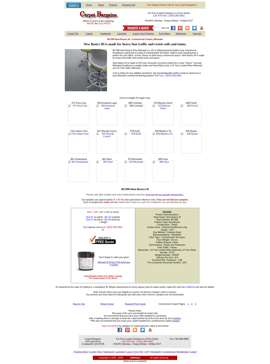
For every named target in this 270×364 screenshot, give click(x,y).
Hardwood (105, 33)
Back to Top (79, 304)
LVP (147, 352)
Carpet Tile (72, 33)
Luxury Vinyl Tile (134, 352)
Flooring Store (81, 352)
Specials (197, 33)
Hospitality (156, 352)
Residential (183, 352)
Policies (113, 5)
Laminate (121, 33)
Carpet (89, 33)
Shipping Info (128, 5)
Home (89, 5)
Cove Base (164, 33)
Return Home (107, 304)
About (101, 5)
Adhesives (181, 33)
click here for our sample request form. (164, 194)
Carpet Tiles (96, 352)
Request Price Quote (135, 304)
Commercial (169, 352)
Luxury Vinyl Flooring (143, 33)
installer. (177, 318)
